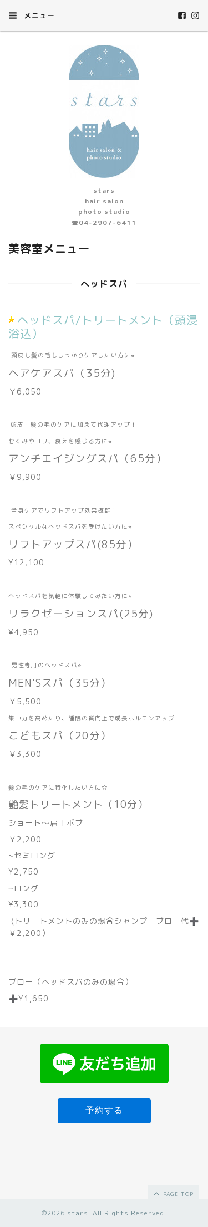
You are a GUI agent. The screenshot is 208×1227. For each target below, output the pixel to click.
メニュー (38, 16)
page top (177, 1194)
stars (77, 1213)
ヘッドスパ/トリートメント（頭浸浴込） (103, 326)
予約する (104, 1110)
